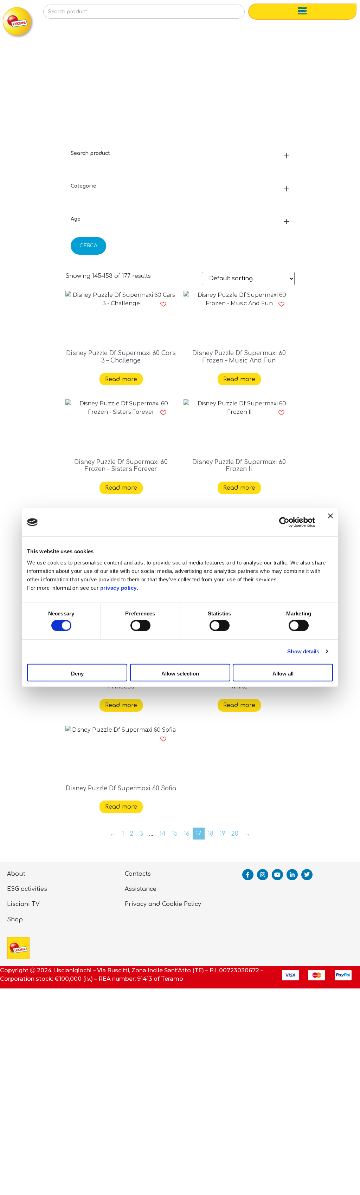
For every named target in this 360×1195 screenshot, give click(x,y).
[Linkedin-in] (292, 874)
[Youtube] (277, 874)
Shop (15, 919)
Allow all (283, 673)
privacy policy (118, 587)
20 (234, 833)
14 (162, 833)
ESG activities (27, 889)
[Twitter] (307, 874)
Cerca (88, 245)
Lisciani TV (23, 904)
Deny (77, 673)
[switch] (140, 625)
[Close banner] (330, 522)
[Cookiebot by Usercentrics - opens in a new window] (284, 522)
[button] (163, 304)
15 (175, 833)
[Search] (228, 13)
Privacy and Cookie (153, 904)
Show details (303, 651)
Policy (192, 904)
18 (210, 833)
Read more (121, 379)
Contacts (138, 874)
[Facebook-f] (247, 874)
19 (222, 833)
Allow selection (180, 673)
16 (186, 833)
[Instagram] (262, 874)
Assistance (140, 889)
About (16, 874)
